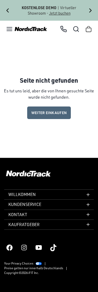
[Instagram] (24, 247)
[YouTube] (38, 247)
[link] (31, 29)
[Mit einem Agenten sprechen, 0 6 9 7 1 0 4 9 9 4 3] (63, 29)
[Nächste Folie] (90, 10)
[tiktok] (53, 247)
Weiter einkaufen (49, 112)
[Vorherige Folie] (7, 10)
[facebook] (9, 247)
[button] (9, 29)
